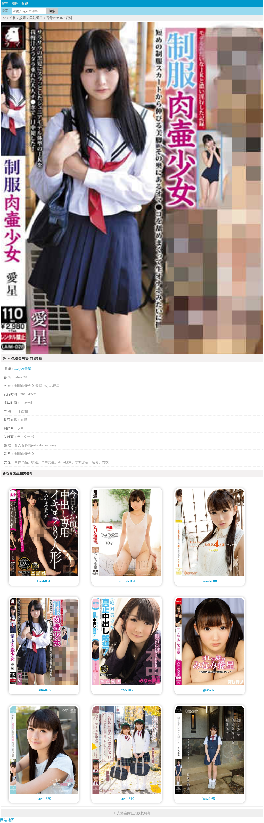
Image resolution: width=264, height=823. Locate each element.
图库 (15, 3)
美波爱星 (36, 18)
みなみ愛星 (22, 369)
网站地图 (7, 820)
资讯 (24, 3)
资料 (5, 3)
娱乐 (22, 18)
